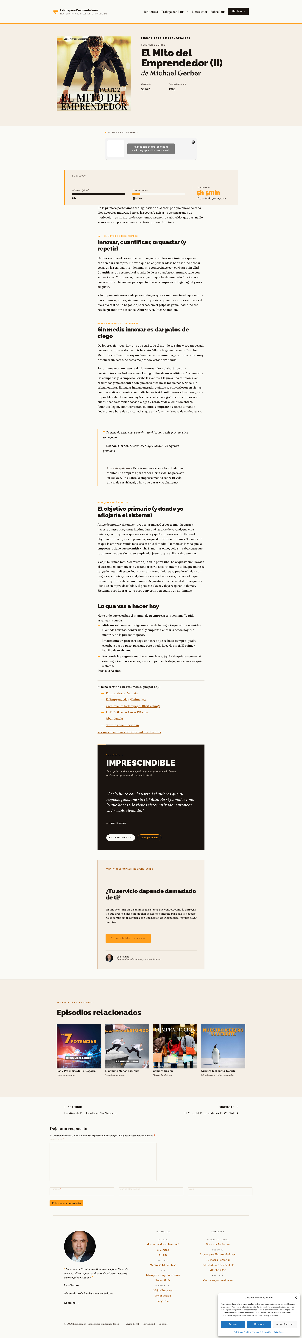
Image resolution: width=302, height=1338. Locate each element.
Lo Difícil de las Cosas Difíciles (127, 712)
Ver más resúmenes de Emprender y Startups (129, 732)
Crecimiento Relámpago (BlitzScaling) (133, 706)
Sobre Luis (217, 12)
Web (191, 1189)
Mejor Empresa (163, 1290)
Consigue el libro (149, 837)
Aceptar (233, 1324)
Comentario (57, 1139)
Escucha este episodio (120, 837)
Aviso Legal (279, 1332)
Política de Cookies (242, 1332)
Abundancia (114, 718)
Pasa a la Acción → (218, 1244)
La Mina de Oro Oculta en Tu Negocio (90, 1110)
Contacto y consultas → (218, 1280)
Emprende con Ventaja (122, 693)
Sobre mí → (71, 1302)
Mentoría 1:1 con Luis (163, 1264)
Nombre (56, 1189)
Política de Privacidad (262, 1332)
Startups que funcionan (122, 725)
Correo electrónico (131, 1189)
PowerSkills (162, 1280)
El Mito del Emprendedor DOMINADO (211, 1110)
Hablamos (238, 11)
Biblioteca (151, 12)
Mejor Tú (163, 1300)
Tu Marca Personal (218, 1259)
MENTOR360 (218, 1270)
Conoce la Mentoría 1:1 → (128, 938)
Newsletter (199, 12)
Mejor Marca (163, 1295)
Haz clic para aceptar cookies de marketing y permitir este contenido (151, 149)
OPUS (163, 1254)
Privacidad (149, 1323)
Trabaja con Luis (172, 12)
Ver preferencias (285, 1324)
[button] (295, 1297)
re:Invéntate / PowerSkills (217, 1264)
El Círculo (163, 1249)
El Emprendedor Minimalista (126, 699)
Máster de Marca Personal (163, 1244)
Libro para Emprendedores (163, 1275)
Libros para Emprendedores (165, 38)
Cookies (163, 1323)
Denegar (259, 1324)
